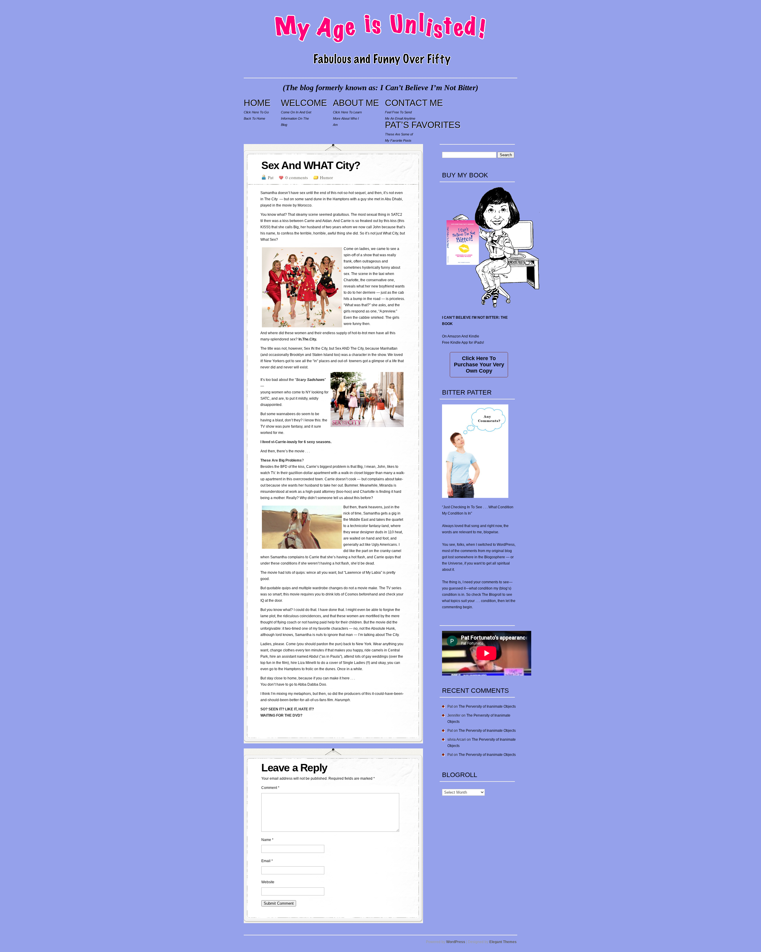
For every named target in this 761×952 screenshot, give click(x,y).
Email (267, 861)
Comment (270, 788)
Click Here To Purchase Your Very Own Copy (479, 364)
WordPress (455, 942)
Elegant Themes (503, 942)
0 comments (296, 177)
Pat (270, 177)
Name (267, 840)
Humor (326, 177)
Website (267, 882)
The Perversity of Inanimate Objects (487, 706)
